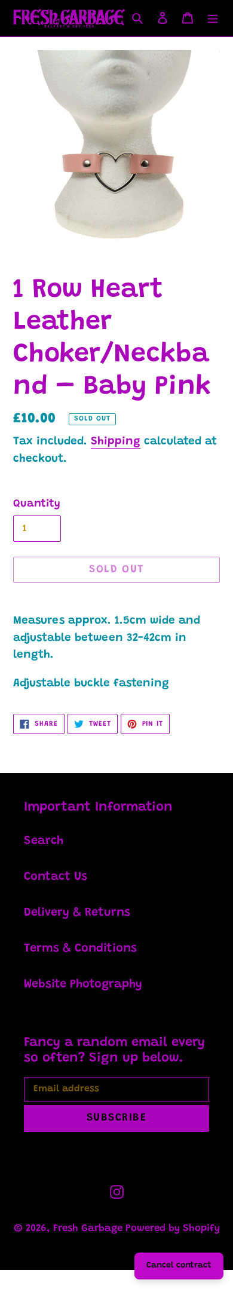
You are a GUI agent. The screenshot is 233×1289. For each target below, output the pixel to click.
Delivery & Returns (77, 913)
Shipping (115, 441)
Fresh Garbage (89, 1229)
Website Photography (83, 984)
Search (43, 841)
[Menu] (212, 18)
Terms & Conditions (80, 949)
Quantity (36, 504)
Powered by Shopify (172, 1229)
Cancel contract (178, 1266)
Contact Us (55, 877)
